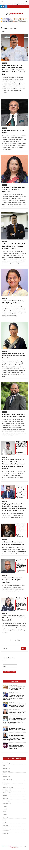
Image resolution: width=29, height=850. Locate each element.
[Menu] (2, 1)
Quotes (4, 828)
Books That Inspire (7, 763)
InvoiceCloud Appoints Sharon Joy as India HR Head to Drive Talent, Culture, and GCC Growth (17, 712)
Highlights (5, 784)
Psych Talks (5, 825)
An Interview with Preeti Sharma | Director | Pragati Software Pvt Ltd (13, 543)
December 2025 (6, 771)
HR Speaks (5, 798)
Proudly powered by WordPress (9, 846)
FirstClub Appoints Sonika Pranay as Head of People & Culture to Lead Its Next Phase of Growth (17, 705)
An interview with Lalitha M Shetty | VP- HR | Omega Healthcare (13, 302)
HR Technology (6, 801)
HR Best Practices (7, 790)
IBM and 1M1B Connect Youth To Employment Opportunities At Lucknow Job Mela (16, 747)
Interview (4, 63)
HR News (5, 795)
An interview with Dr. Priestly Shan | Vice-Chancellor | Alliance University (13, 415)
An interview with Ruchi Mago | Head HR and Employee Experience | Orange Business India (14, 618)
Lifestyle (4, 811)
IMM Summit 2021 (7, 803)
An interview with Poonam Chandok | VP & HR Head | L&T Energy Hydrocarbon (13, 189)
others (4, 819)
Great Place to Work (7, 779)
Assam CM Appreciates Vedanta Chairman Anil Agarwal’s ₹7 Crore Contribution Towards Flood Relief (17, 730)
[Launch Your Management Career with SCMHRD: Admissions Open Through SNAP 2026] (5, 687)
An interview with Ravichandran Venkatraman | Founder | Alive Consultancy (12, 580)
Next (19, 640)
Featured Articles (6, 776)
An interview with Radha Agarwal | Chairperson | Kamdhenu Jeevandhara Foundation (14, 356)
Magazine (5, 814)
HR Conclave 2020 (7, 792)
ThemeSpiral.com (14, 847)
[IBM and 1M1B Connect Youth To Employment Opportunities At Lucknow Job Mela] (5, 745)
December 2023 (6, 768)
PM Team (10, 685)
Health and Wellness (7, 782)
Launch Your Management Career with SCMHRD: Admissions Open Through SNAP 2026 (17, 688)
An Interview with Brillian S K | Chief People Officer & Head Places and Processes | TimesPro (13, 246)
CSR (4, 765)
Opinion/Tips (5, 817)
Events (4, 773)
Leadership (5, 809)
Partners (4, 822)
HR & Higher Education (8, 787)
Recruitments (6, 830)
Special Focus (6, 833)
